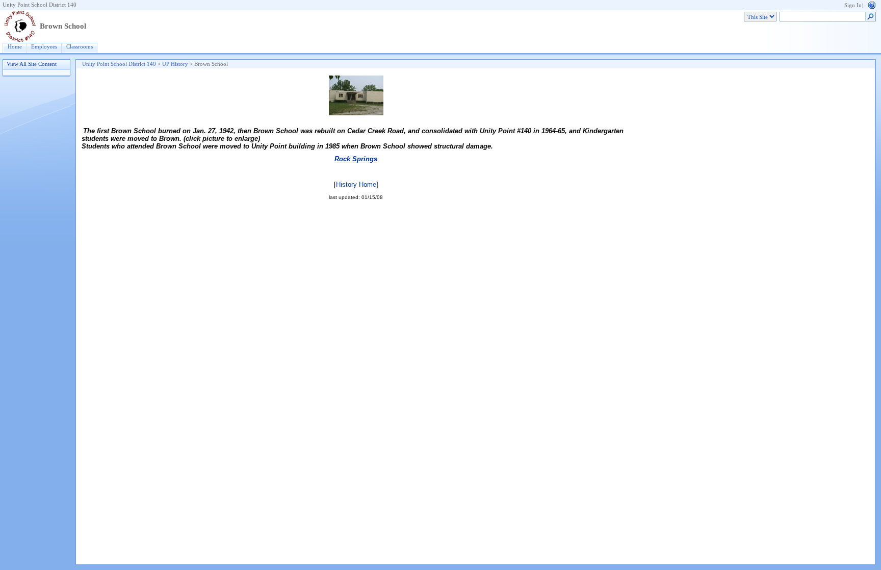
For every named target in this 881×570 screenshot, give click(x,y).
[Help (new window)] (872, 4)
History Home (356, 184)
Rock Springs (355, 159)
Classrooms (79, 46)
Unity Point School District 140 (39, 5)
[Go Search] (870, 17)
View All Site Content (32, 64)
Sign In (853, 5)
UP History (175, 64)
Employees (44, 46)
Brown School (63, 26)
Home (15, 46)
